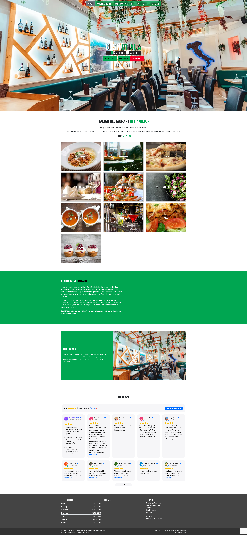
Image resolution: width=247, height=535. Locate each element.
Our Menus (123, 58)
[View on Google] (91, 419)
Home (90, 3)
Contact (154, 3)
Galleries (142, 3)
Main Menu (81, 156)
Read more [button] (93, 454)
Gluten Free (81, 217)
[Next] (180, 355)
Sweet (81, 248)
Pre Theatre (81, 187)
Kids (166, 217)
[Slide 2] (147, 377)
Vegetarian (123, 187)
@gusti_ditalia (130, 288)
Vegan (166, 187)
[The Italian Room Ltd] (123, 49)
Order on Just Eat (124, 3)
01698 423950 (151, 516)
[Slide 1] (144, 377)
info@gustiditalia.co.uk (154, 518)
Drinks (123, 217)
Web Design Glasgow (180, 532)
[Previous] (118, 355)
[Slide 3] (151, 377)
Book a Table (110, 58)
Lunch (166, 156)
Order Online (104, 3)
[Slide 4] (154, 377)
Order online (137, 58)
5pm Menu (123, 156)
